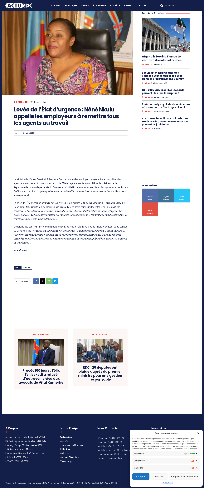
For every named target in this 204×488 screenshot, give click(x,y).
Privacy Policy (167, 483)
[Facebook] (36, 281)
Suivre (166, 190)
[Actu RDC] (22, 5)
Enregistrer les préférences (184, 476)
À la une (146, 83)
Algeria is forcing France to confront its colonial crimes (162, 58)
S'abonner (150, 203)
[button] (198, 433)
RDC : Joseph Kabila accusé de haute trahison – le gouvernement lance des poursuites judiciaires (165, 121)
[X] (42, 281)
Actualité (21, 102)
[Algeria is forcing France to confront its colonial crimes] (166, 35)
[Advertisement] (71, 156)
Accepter (141, 476)
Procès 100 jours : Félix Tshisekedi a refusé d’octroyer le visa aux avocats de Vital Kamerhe (41, 377)
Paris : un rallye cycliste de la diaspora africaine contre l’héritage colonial (166, 106)
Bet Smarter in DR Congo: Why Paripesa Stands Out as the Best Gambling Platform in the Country (163, 76)
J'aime (150, 190)
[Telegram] (55, 281)
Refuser (159, 476)
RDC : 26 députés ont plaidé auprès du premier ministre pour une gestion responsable (100, 374)
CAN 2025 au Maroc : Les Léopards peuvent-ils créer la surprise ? (163, 91)
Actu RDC (27, 268)
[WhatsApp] (49, 281)
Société (145, 65)
